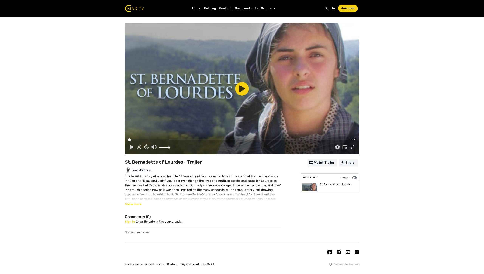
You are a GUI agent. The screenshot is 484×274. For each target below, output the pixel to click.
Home (196, 8)
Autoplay (345, 177)
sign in (130, 221)
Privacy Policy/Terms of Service (144, 264)
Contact (225, 8)
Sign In (330, 8)
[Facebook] (329, 252)
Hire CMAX (208, 264)
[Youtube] (348, 252)
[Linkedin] (357, 252)
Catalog (210, 8)
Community (243, 8)
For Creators (265, 8)
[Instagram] (339, 252)
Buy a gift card (190, 264)
